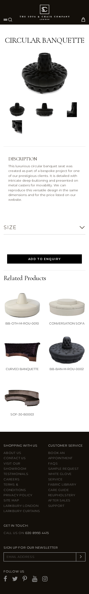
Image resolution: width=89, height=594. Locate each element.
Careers (12, 479)
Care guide (58, 490)
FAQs (53, 463)
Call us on (26, 533)
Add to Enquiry (44, 259)
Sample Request (63, 468)
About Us (12, 453)
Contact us (15, 458)
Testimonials (16, 474)
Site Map (11, 500)
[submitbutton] (80, 556)
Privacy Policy (18, 495)
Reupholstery (62, 495)
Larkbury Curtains (22, 511)
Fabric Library (62, 484)
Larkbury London (21, 506)
